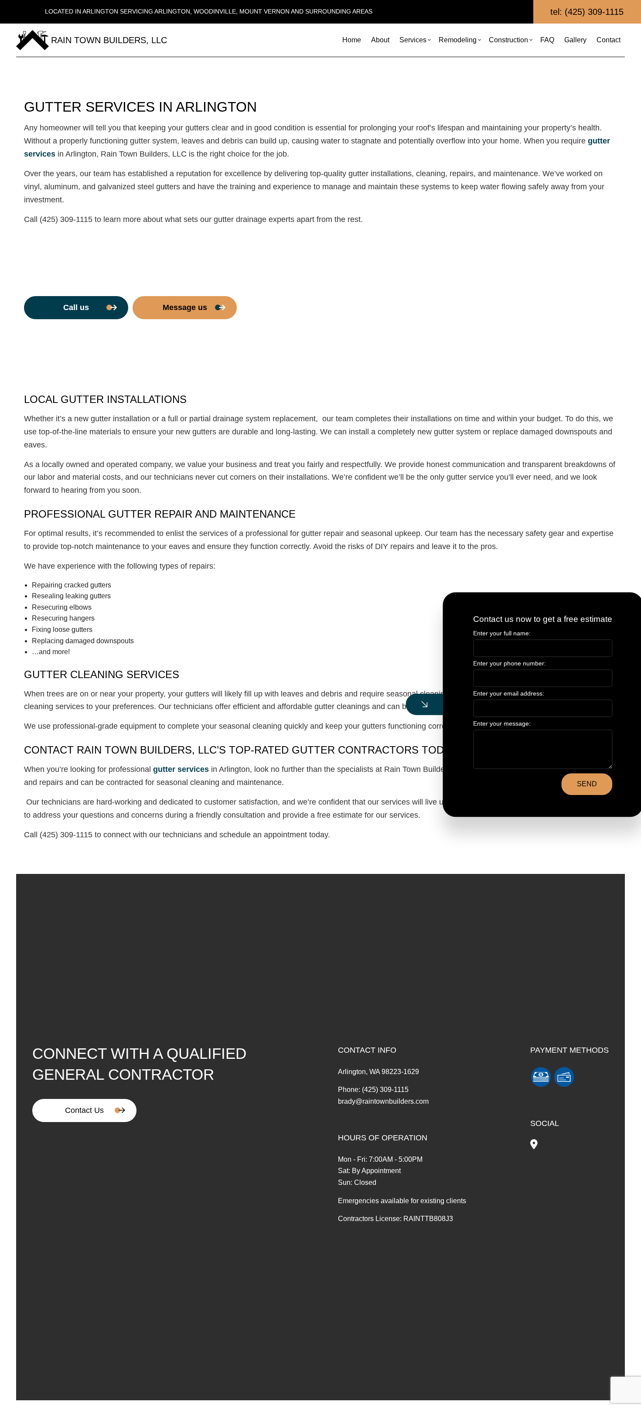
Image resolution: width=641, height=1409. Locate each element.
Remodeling (458, 40)
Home (351, 40)
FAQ (547, 40)
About (380, 40)
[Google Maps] (534, 1145)
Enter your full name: (487, 633)
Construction (508, 40)
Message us (185, 307)
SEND (572, 784)
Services (412, 40)
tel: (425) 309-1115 (587, 12)
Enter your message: (487, 723)
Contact (609, 40)
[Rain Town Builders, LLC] (32, 39)
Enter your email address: (494, 693)
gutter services (181, 769)
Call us (76, 307)
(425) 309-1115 (385, 1089)
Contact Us (84, 1110)
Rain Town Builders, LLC (109, 40)
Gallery (575, 40)
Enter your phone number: (495, 663)
